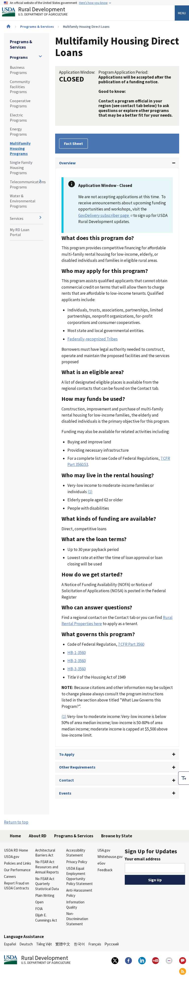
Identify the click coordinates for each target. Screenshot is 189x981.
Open (39, 902)
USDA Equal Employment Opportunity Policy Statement (79, 876)
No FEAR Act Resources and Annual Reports (47, 866)
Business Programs (18, 70)
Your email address (142, 859)
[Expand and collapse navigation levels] (40, 56)
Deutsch (26, 944)
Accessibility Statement (75, 853)
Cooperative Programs (20, 103)
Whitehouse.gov (110, 856)
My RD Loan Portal (19, 232)
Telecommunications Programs (26, 184)
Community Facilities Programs (20, 86)
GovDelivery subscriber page (104, 215)
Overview (67, 162)
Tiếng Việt (44, 944)
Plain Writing (44, 895)
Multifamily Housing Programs (20, 148)
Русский (112, 944)
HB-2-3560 (76, 660)
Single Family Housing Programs (21, 167)
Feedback (104, 870)
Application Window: (77, 72)
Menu (182, 13)
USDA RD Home (16, 850)
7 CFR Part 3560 (131, 644)
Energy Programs (18, 131)
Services (16, 218)
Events (65, 793)
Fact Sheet (73, 143)
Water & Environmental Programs (22, 201)
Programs (19, 57)
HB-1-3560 (76, 652)
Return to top (16, 822)
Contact (66, 780)
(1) (90, 491)
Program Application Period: (123, 72)
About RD (37, 836)
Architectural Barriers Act (45, 853)
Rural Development (43, 11)
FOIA (39, 908)
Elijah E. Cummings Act (46, 918)
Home (15, 836)
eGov (101, 863)
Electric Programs (18, 117)
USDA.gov (11, 856)
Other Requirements (77, 767)
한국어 (79, 944)
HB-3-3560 (76, 669)
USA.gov (103, 850)
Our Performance (17, 870)
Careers (10, 876)
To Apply (66, 754)
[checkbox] (183, 778)
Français (94, 944)
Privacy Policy (76, 861)
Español (10, 944)
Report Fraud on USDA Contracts (16, 886)
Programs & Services (37, 26)
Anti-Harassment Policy (79, 893)
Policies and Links (17, 863)
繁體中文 (62, 944)
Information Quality (75, 905)
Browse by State (116, 836)
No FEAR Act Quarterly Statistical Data (47, 883)
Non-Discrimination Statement (77, 918)
